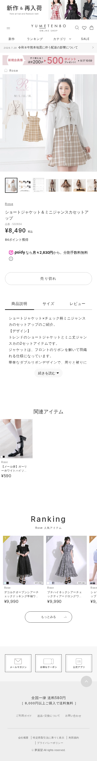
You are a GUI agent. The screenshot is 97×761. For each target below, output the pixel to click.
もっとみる (48, 617)
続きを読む (46, 373)
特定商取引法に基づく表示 (48, 737)
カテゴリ (60, 39)
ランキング (35, 39)
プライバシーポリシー (50, 742)
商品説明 (19, 303)
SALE (85, 39)
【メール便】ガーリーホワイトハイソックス (14, 470)
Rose (9, 204)
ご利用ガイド (24, 715)
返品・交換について (48, 715)
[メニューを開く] (8, 28)
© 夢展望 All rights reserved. (48, 750)
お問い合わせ (73, 715)
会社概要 (23, 737)
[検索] (77, 27)
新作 (11, 39)
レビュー (78, 303)
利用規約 (74, 737)
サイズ (48, 303)
